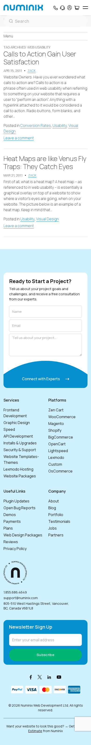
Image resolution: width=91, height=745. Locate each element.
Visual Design (47, 218)
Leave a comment (19, 137)
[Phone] (55, 8)
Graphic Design (17, 422)
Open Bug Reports (19, 507)
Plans (8, 528)
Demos (10, 514)
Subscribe (45, 654)
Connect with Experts (41, 378)
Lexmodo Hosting (18, 469)
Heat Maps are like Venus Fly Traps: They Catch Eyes (45, 162)
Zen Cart (55, 410)
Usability (59, 125)
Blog (52, 507)
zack (32, 70)
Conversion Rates (35, 125)
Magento (56, 423)
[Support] (62, 8)
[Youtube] (59, 677)
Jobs (52, 528)
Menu (8, 36)
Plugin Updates (16, 501)
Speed (9, 429)
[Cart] (76, 8)
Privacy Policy (15, 548)
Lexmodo (56, 457)
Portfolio (55, 514)
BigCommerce (60, 437)
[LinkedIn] (49, 677)
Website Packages (20, 476)
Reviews (11, 541)
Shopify (54, 430)
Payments (12, 521)
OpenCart (57, 443)
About (53, 501)
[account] (69, 7)
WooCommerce (62, 416)
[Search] (46, 21)
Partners (55, 535)
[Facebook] (31, 677)
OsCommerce (60, 471)
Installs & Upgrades (20, 443)
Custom (55, 464)
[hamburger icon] (85, 7)
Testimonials (59, 521)
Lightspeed (58, 450)
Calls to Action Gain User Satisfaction (40, 58)
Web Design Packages (23, 535)
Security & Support (20, 449)
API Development (18, 436)
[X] (40, 677)
